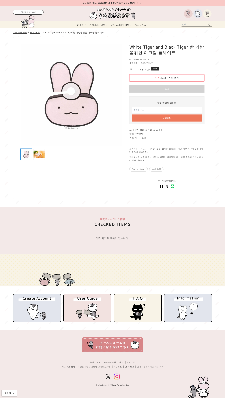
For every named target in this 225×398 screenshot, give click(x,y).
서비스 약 (131, 362)
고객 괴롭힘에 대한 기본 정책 (150, 366)
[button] (81, 24)
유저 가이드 (95, 362)
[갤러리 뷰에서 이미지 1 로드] (26, 154)
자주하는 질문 (110, 362)
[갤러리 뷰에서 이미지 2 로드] (39, 154)
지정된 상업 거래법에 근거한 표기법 (94, 366)
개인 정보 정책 (68, 366)
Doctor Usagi (138, 169)
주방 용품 (156, 169)
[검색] (209, 25)
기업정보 (118, 366)
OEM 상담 (129, 366)
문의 (121, 362)
